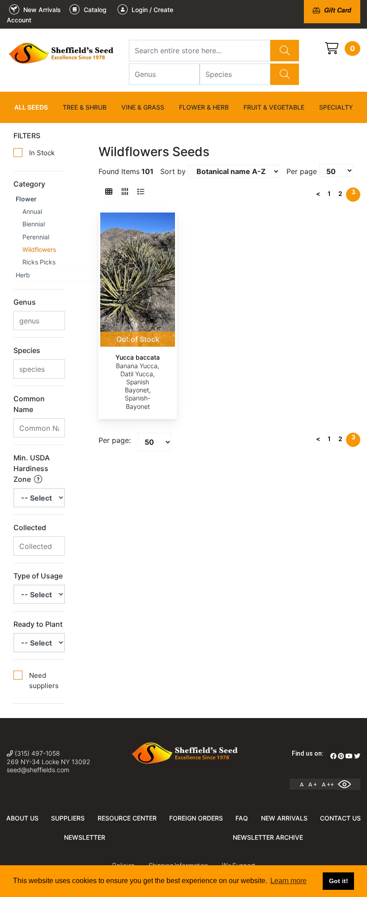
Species (26, 350)
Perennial (35, 237)
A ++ (328, 784)
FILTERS (26, 135)
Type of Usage (38, 575)
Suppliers (68, 818)
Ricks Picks (38, 262)
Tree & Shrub (85, 107)
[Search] (284, 50)
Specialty (336, 107)
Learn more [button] (288, 880)
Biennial (33, 224)
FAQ (241, 818)
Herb (23, 275)
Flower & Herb (204, 107)
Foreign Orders (196, 818)
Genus (24, 302)
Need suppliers (44, 680)
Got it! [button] (338, 880)
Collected (29, 527)
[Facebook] (333, 756)
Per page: (114, 440)
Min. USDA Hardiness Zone (31, 468)
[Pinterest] (341, 756)
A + (312, 784)
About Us (22, 818)
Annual (32, 211)
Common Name (29, 404)
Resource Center (127, 818)
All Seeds (31, 107)
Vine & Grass (142, 107)
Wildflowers (39, 249)
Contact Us (340, 818)
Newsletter (84, 837)
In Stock (42, 153)
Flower (26, 199)
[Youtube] (349, 756)
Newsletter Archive (268, 837)
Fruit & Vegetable (273, 107)
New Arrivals (284, 818)
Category (29, 183)
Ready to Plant (38, 624)
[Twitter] (357, 756)
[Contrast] (347, 784)
